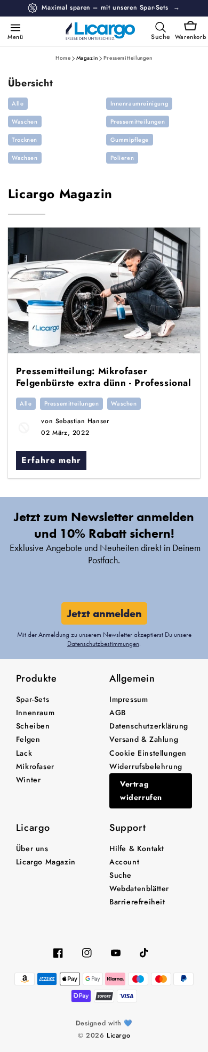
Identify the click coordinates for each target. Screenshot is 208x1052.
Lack (24, 753)
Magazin (87, 58)
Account (124, 861)
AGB (117, 712)
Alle (17, 103)
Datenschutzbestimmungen (103, 643)
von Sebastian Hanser (75, 421)
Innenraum (35, 712)
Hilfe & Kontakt (136, 848)
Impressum (128, 699)
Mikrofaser (35, 766)
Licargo (118, 1035)
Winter (28, 779)
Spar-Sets (32, 699)
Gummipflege (129, 139)
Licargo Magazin (60, 193)
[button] (13, 27)
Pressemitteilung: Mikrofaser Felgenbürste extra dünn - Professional (103, 377)
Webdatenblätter (139, 888)
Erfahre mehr (51, 460)
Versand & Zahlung (143, 739)
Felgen (28, 739)
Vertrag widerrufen (141, 791)
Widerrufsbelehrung (145, 766)
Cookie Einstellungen (148, 753)
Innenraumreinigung (139, 103)
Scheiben (33, 726)
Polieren (122, 157)
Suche (120, 875)
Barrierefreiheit (137, 901)
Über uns (32, 848)
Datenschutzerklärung (148, 726)
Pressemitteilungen (128, 58)
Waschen (24, 121)
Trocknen (24, 139)
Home (62, 58)
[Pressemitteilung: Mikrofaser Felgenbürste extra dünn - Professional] (104, 290)
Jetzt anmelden (104, 613)
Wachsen (24, 157)
